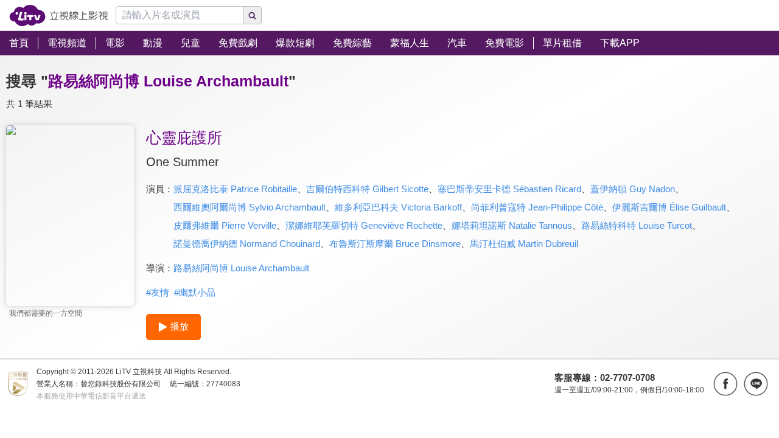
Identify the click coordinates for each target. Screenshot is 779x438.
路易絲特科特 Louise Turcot (636, 225)
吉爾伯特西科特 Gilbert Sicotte (367, 189)
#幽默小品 (194, 292)
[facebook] (725, 384)
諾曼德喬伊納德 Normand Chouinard (246, 243)
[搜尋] (252, 15)
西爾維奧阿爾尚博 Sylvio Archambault (249, 207)
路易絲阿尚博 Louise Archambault (241, 268)
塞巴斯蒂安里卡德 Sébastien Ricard (509, 189)
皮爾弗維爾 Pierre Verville (224, 225)
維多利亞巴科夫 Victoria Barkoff (398, 207)
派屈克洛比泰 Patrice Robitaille (235, 189)
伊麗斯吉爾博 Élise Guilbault (669, 207)
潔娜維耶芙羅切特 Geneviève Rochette (363, 225)
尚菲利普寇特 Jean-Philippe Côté (537, 207)
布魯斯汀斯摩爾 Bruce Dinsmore (395, 243)
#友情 (157, 292)
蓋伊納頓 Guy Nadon (632, 189)
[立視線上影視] (59, 15)
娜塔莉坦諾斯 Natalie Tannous (512, 225)
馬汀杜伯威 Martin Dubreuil (524, 243)
